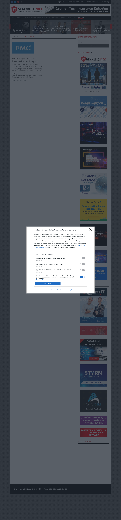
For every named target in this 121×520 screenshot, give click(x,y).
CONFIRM (47, 283)
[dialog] (60, 260)
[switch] (82, 258)
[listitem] (60, 254)
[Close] (91, 230)
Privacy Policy (70, 290)
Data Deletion (50, 290)
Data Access (60, 290)
